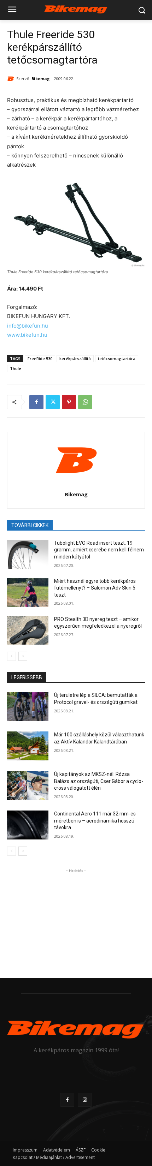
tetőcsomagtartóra (116, 358)
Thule (15, 368)
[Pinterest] (69, 402)
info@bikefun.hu (27, 325)
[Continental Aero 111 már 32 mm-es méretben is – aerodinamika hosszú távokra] (27, 825)
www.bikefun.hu (27, 334)
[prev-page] (11, 656)
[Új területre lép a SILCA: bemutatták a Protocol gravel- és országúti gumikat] (27, 706)
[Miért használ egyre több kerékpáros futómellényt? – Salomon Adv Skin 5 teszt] (27, 592)
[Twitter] (53, 402)
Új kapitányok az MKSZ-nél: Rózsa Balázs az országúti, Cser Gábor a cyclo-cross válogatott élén (98, 781)
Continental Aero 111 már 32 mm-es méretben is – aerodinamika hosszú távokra (95, 820)
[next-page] (22, 656)
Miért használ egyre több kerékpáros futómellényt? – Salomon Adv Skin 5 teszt (95, 588)
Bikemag (40, 78)
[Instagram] (85, 1100)
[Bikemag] (11, 78)
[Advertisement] (76, 918)
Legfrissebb (26, 677)
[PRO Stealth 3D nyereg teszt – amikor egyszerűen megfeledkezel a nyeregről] (27, 630)
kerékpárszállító (75, 358)
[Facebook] (36, 402)
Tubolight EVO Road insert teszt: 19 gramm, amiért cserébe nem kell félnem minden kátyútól (99, 550)
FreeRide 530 (40, 358)
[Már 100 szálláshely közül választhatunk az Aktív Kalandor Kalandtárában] (27, 745)
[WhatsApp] (85, 402)
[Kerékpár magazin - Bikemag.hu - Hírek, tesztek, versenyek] (76, 9)
